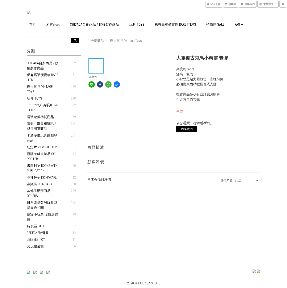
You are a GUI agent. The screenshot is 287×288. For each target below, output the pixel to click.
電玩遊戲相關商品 (40, 117)
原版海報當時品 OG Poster (41, 156)
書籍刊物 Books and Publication (42, 168)
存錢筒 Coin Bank (39, 184)
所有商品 (53, 24)
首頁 (32, 24)
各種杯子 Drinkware (42, 177)
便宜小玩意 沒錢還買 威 (42, 216)
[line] (91, 84)
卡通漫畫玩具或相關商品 (42, 137)
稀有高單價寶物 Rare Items (175, 24)
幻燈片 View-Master (42, 147)
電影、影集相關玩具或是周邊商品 (42, 126)
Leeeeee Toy (36, 240)
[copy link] (117, 84)
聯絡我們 (187, 129)
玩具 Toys (136, 24)
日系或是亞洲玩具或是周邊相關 (42, 205)
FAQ (238, 24)
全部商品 (97, 41)
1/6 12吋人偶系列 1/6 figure (42, 107)
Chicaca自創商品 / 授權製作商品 (94, 24)
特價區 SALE (215, 24)
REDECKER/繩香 (38, 233)
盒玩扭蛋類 (35, 246)
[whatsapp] (108, 84)
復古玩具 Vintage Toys (40, 89)
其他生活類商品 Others (38, 193)
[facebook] (100, 84)
